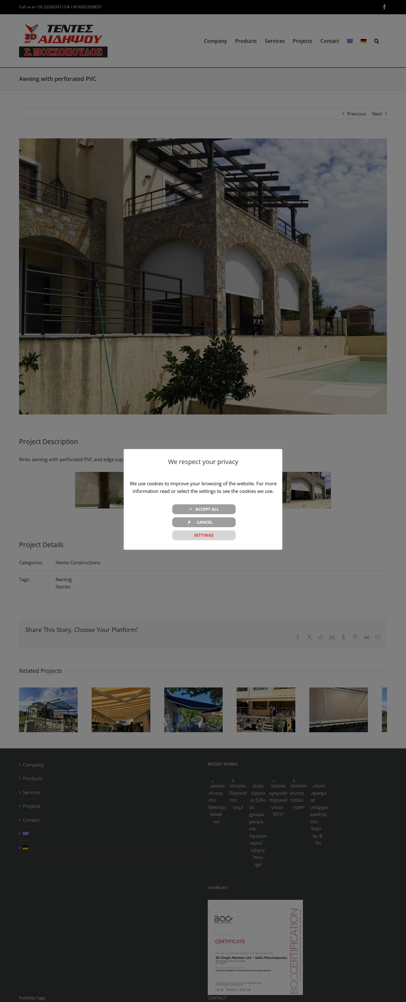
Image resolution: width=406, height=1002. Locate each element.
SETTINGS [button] (203, 535)
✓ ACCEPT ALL (204, 509)
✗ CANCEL (203, 522)
